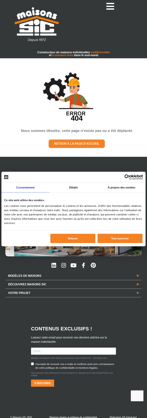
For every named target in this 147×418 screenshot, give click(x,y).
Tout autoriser (120, 238)
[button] (73, 276)
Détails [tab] (73, 187)
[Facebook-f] (83, 265)
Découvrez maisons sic (27, 284)
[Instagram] (63, 265)
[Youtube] (73, 265)
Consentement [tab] (25, 187)
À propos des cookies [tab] (121, 187)
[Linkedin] (53, 265)
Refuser (73, 238)
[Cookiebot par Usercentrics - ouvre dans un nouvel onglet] (127, 177)
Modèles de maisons (24, 275)
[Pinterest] (93, 265)
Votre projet (19, 292)
